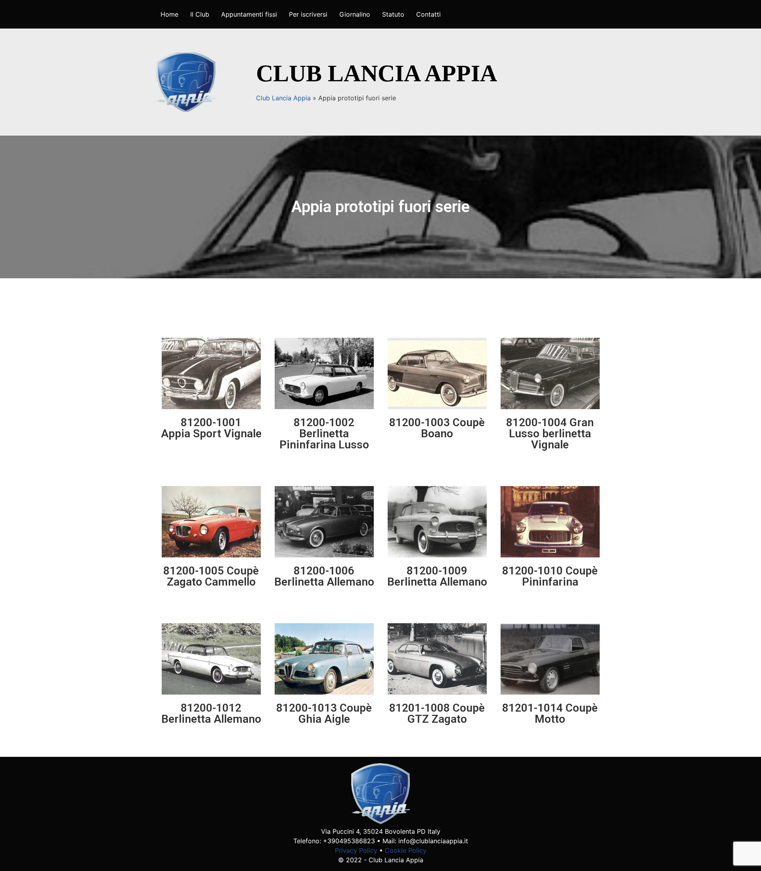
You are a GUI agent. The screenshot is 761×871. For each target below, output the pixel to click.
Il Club (199, 14)
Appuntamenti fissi (249, 14)
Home (169, 14)
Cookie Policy (405, 850)
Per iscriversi (308, 14)
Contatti (428, 14)
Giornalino (354, 14)
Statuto (393, 14)
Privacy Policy (356, 850)
